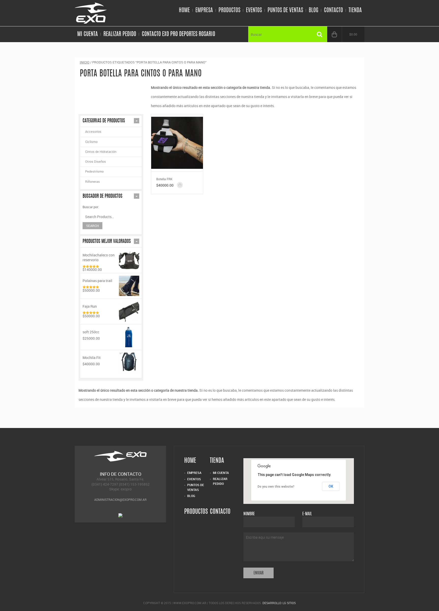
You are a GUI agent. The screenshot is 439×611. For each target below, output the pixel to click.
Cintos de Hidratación (100, 151)
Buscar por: (91, 207)
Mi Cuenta (87, 34)
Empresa (204, 10)
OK (330, 486)
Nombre (249, 514)
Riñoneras (92, 181)
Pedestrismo (94, 171)
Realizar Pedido (119, 34)
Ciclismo (91, 141)
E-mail (307, 514)
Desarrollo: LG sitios (279, 603)
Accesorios (93, 131)
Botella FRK (164, 179)
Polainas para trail (97, 280)
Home (184, 10)
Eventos (254, 10)
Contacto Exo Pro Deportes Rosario (178, 34)
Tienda (355, 10)
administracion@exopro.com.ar (120, 500)
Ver (177, 142)
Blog (313, 10)
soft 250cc (91, 331)
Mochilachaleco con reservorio (99, 257)
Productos (229, 10)
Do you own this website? (276, 486)
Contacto (333, 10)
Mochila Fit (92, 357)
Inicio (84, 62)
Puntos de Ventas (285, 10)
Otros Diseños (95, 161)
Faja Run (90, 306)
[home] (91, 21)
